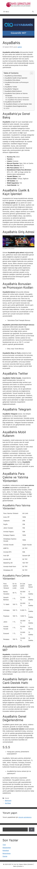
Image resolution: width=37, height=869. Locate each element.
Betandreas (7, 853)
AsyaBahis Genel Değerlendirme (16, 106)
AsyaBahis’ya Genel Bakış (13, 76)
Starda (5, 856)
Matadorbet (7, 847)
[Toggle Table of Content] (31, 73)
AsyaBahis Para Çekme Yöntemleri (18, 99)
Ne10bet (8, 803)
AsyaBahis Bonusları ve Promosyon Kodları (17, 83)
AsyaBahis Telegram (11, 89)
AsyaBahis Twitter (11, 87)
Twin (4, 845)
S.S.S (7, 108)
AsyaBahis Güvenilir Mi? (13, 102)
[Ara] (31, 829)
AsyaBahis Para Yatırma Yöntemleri (18, 97)
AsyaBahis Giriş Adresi (12, 80)
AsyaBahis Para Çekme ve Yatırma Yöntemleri (16, 94)
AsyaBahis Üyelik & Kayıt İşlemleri (16, 78)
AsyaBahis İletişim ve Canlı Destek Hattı (19, 104)
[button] (33, 11)
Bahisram (8, 800)
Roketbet (6, 850)
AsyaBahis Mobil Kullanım (13, 91)
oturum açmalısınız (24, 817)
